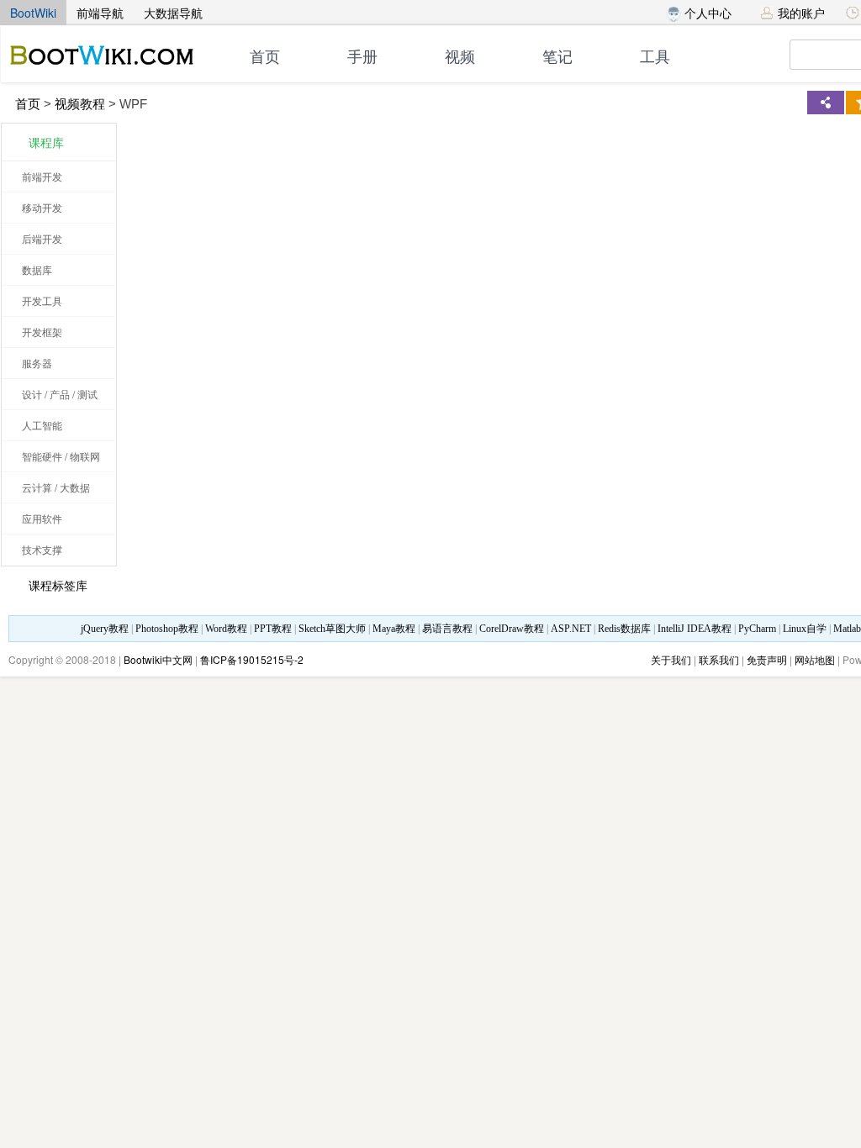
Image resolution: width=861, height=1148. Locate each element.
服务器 (37, 362)
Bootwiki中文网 (158, 659)
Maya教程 (393, 629)
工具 (655, 57)
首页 (265, 57)
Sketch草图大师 (332, 629)
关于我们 (671, 659)
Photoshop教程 (166, 629)
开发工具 (42, 300)
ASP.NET (571, 629)
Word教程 (226, 629)
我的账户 (801, 12)
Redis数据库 (624, 629)
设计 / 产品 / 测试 (60, 394)
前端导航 (100, 12)
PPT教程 (273, 629)
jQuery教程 (105, 629)
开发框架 (42, 331)
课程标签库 (58, 585)
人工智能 (42, 425)
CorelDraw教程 (511, 629)
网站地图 (815, 659)
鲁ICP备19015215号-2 (252, 659)
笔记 (557, 57)
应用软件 (42, 518)
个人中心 (706, 12)
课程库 (46, 142)
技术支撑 (42, 549)
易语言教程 (447, 629)
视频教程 (80, 104)
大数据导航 (173, 12)
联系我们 (719, 659)
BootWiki (33, 12)
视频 (460, 57)
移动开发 (42, 207)
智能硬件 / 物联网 (61, 456)
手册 (362, 57)
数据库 (37, 269)
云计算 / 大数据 (56, 487)
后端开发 (42, 238)
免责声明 (767, 659)
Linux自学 (805, 629)
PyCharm (757, 629)
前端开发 (42, 176)
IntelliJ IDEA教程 (695, 629)
